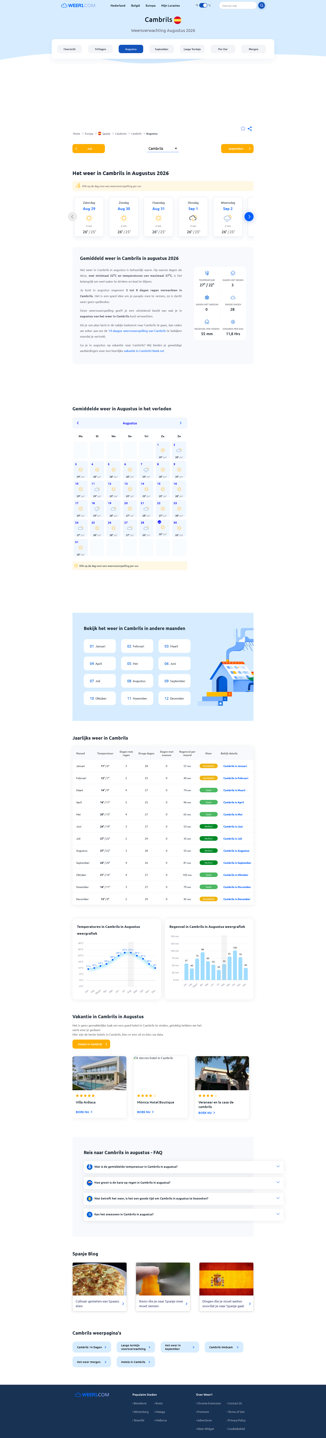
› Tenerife (138, 1420)
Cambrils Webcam (221, 1347)
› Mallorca (160, 1420)
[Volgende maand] (180, 423)
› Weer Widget (205, 1428)
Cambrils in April (233, 802)
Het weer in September (173, 1347)
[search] (261, 5)
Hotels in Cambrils (90, 1044)
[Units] (203, 5)
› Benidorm (139, 1403)
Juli (89, 148)
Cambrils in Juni (233, 826)
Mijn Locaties (170, 5)
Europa (151, 5)
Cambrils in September (237, 862)
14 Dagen (100, 49)
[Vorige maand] (79, 423)
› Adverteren (204, 1420)
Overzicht (70, 49)
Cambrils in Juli (232, 838)
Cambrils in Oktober (235, 874)
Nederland (118, 5)
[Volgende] (249, 216)
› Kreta (158, 1403)
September (161, 49)
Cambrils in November (237, 887)
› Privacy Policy (236, 1420)
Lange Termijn (192, 49)
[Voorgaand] (72, 216)
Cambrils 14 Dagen (89, 1347)
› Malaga (159, 1411)
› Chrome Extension (208, 1403)
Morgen (253, 49)
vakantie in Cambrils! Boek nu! (144, 351)
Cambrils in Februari (235, 778)
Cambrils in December (236, 899)
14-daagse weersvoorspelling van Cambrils (137, 330)
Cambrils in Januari (235, 766)
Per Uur (223, 49)
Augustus (131, 49)
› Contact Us (234, 1403)
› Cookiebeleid (236, 1428)
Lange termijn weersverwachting (133, 1347)
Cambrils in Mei (232, 814)
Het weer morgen (89, 1362)
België (135, 5)
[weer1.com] (78, 5)
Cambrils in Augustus (236, 850)
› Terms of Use (235, 1411)
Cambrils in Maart (234, 790)
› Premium (202, 1411)
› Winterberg (140, 1411)
